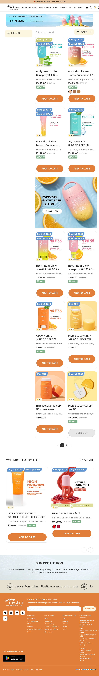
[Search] (90, 7)
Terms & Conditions (51, 627)
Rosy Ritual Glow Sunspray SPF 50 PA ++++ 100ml (80, 269)
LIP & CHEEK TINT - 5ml (66, 513)
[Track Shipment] (87, 7)
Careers (30, 627)
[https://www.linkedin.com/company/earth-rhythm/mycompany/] (22, 612)
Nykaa (65, 618)
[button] (84, 32)
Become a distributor (34, 629)
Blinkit (64, 629)
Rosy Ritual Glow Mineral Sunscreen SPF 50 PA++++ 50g (48, 145)
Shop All (86, 460)
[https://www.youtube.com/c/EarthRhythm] (17, 612)
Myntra (65, 627)
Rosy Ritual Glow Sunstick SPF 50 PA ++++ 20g (47, 269)
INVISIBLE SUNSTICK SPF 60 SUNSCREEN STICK (79, 339)
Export (29, 632)
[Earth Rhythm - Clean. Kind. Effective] (14, 602)
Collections (21, 16)
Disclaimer (48, 621)
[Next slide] (90, 549)
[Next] (71, 445)
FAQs (29, 624)
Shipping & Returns (51, 629)
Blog (46, 618)
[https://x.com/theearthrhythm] (5, 618)
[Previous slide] (84, 549)
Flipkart (65, 624)
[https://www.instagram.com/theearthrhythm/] (11, 612)
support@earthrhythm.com (88, 636)
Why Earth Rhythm (33, 621)
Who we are (31, 618)
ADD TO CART (50, 98)
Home (11, 16)
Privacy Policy (49, 624)
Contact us (49, 632)
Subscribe (89, 609)
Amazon (65, 621)
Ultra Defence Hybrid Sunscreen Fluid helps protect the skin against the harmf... (47, 521)
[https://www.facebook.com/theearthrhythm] (5, 612)
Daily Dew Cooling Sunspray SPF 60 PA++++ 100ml (47, 75)
